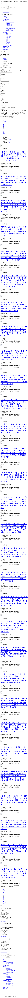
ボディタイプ (4, 71)
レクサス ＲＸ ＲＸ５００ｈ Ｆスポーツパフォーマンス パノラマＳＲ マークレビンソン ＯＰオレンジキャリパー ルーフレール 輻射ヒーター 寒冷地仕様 (14, 577)
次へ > (4, 133)
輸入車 (7, 65)
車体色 (2, 109)
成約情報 (8, 984)
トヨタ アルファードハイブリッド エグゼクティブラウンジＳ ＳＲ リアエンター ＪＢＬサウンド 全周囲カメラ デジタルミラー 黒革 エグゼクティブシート (14, 873)
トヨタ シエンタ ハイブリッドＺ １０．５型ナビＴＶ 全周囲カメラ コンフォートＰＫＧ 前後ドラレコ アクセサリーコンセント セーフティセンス (14, 477)
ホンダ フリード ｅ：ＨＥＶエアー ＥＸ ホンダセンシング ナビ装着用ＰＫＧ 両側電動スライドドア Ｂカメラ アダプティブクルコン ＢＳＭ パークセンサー (14, 849)
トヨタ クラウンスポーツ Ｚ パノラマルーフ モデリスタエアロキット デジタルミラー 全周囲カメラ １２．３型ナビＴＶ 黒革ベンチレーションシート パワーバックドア (14, 727)
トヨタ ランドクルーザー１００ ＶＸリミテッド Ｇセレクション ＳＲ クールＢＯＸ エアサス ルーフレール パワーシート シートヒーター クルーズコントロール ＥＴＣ (14, 428)
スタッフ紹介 (9, 979)
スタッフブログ (9, 986)
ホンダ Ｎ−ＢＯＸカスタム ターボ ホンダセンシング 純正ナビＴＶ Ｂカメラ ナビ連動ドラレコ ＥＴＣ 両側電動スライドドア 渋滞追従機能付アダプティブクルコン (14, 678)
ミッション (3, 103)
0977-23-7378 (6, 12)
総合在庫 (5, 17)
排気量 (2, 90)
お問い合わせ (6, 49)
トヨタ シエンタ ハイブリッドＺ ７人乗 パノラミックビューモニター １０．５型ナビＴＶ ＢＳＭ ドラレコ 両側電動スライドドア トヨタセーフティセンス (14, 355)
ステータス (3, 106)
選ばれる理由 (6, 19)
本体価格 (3, 74)
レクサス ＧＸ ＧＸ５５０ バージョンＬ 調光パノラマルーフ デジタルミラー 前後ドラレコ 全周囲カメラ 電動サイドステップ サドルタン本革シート (14, 180)
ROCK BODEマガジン (8, 46)
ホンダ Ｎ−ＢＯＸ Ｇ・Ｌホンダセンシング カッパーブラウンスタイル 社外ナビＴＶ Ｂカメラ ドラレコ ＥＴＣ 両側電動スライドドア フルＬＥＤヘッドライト (14, 156)
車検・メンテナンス (10, 970)
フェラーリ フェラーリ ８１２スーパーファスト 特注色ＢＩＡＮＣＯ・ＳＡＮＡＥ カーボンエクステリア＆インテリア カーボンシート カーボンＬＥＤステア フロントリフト (14, 776)
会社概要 (8, 976)
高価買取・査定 (9, 972)
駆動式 (2, 101)
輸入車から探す (9, 963)
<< (3, 120)
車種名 (2, 69)
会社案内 (5, 32)
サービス (5, 20)
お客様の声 (5, 47)
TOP (4, 959)
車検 (2, 98)
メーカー (3, 66)
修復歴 (2, 95)
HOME (4, 16)
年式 (2, 79)
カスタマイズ (9, 969)
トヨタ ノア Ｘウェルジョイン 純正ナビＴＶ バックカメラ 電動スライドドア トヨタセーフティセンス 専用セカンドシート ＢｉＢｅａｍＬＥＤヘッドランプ (14, 380)
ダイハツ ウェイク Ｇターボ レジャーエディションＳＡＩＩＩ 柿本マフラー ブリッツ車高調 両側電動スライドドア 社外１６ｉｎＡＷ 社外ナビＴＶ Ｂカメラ (14, 703)
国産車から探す (9, 962)
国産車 (3, 65)
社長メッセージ (9, 974)
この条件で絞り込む (5, 116)
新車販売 (8, 968)
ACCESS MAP (4, 921)
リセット (11, 116)
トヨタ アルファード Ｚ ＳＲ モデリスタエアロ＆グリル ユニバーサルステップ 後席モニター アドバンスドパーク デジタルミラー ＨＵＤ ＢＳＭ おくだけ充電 (14, 552)
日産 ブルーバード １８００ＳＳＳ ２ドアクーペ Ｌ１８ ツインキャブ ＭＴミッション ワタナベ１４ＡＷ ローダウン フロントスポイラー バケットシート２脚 (14, 256)
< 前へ (4, 121)
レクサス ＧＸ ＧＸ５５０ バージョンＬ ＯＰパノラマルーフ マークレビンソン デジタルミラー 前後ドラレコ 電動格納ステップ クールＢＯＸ (14, 825)
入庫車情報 (8, 981)
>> (3, 134)
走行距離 (3, 84)
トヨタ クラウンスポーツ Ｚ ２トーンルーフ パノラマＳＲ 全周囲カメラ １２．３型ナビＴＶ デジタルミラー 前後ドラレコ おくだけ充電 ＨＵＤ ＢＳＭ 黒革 (14, 528)
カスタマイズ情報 (10, 983)
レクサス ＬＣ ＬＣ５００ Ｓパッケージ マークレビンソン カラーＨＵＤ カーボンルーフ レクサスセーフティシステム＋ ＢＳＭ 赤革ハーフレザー (14, 331)
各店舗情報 (8, 977)
